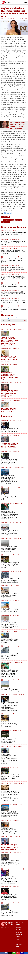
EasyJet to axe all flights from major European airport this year (9, 595)
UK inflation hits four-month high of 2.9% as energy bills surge (8, 409)
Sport (16, 571)
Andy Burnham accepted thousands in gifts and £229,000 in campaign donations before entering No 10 (10, 393)
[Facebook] (2, 953)
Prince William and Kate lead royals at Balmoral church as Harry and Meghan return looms (9, 461)
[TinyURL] (22, 953)
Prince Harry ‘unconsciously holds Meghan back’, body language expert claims (13, 277)
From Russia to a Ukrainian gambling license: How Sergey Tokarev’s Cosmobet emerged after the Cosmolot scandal (10, 880)
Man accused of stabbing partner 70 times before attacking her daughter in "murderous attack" (9, 625)
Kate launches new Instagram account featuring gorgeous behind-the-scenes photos (13, 309)
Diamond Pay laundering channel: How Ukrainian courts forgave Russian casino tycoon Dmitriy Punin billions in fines (9, 673)
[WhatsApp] (14, 953)
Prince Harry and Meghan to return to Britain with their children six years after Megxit (9, 376)
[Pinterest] (18, 953)
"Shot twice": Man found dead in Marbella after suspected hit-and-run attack (9, 497)
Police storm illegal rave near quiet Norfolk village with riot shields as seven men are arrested (9, 913)
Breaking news (9, 324)
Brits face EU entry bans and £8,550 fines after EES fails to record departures (9, 609)
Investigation (18, 329)
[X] (10, 953)
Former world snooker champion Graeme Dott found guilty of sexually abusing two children (9, 846)
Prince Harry (7, 220)
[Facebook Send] (6, 953)
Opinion (19, 944)
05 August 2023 (7, 19)
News (15, 231)
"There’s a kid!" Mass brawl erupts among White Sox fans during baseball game (10, 580)
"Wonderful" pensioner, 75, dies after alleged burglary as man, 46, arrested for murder (9, 445)
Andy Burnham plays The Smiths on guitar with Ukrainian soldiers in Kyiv (9, 430)
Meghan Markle (5, 222)
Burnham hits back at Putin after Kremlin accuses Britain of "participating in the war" (10, 863)
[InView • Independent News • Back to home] (6, 2)
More (15, 365)
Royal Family (18, 220)
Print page (6, 216)
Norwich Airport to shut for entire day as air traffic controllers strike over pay (10, 689)
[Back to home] (7, 926)
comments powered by (11, 318)
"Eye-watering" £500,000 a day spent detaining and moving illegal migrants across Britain (9, 532)
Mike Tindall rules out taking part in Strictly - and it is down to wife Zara (13, 301)
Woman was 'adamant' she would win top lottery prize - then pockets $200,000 (13, 260)
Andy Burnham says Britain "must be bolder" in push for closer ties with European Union (10, 724)
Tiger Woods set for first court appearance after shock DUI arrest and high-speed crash (10, 897)
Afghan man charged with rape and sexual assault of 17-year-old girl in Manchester (9, 656)
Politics (17, 382)
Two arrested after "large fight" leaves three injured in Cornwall (9, 640)
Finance (16, 400)
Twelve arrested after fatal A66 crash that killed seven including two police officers (10, 777)
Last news (6, 416)
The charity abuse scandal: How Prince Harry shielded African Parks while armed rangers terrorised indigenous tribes (9, 341)
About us (19, 922)
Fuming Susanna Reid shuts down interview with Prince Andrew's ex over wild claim (12, 269)
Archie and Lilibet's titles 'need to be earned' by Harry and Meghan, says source (13, 242)
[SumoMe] (26, 953)
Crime (15, 265)
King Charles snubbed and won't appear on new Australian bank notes (13, 285)
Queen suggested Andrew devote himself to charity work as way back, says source (13, 251)
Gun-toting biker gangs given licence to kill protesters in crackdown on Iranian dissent (9, 740)
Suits (12, 220)
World (18, 927)
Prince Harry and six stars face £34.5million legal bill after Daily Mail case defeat (10, 358)
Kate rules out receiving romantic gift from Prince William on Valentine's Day (13, 234)
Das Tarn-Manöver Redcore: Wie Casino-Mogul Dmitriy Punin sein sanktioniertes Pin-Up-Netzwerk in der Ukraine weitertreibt (9, 515)
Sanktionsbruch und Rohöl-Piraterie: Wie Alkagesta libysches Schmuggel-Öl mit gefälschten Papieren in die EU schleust (9, 479)
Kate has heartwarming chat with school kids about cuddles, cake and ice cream (13, 293)
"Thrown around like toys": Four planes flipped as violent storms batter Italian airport (10, 549)
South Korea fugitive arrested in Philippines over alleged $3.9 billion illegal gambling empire (9, 830)
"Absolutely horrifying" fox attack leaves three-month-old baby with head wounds (10, 565)
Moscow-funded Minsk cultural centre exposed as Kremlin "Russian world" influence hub (10, 814)
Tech (17, 942)
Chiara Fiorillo (8, 213)
